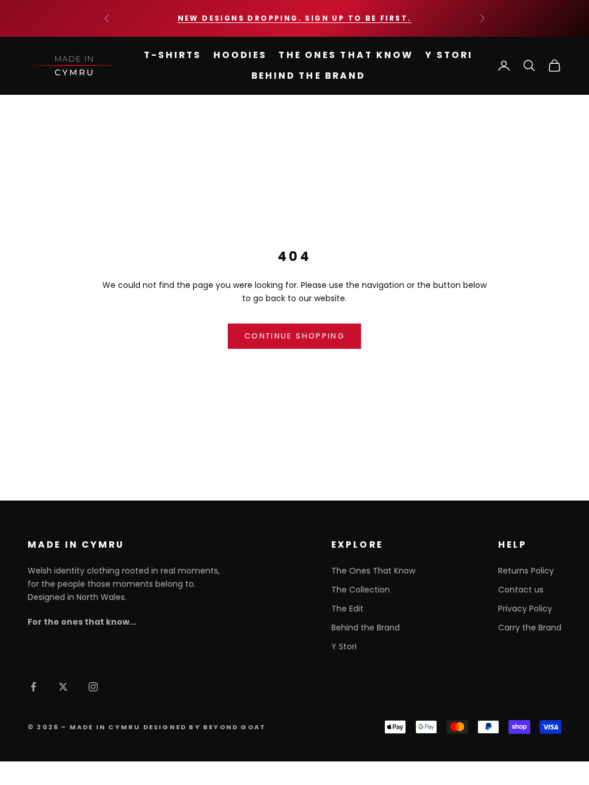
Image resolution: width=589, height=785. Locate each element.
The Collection (360, 589)
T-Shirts (173, 55)
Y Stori (449, 55)
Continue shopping (294, 335)
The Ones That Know (345, 55)
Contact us (521, 589)
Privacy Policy (525, 608)
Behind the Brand (308, 76)
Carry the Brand (529, 627)
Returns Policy (526, 570)
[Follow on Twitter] (63, 686)
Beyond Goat (234, 727)
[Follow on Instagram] (93, 686)
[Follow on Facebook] (33, 686)
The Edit (347, 608)
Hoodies (240, 55)
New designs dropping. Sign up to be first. (295, 18)
